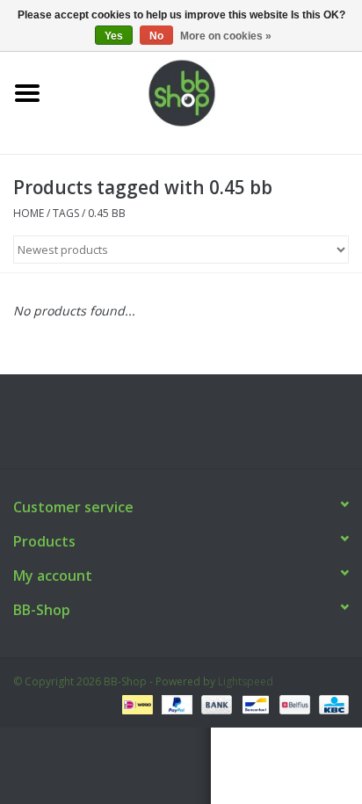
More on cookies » (226, 36)
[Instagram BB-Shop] (197, 428)
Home (28, 213)
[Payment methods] (135, 703)
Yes (114, 36)
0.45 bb (107, 213)
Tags (66, 213)
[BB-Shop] (208, 91)
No (156, 36)
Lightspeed (245, 681)
